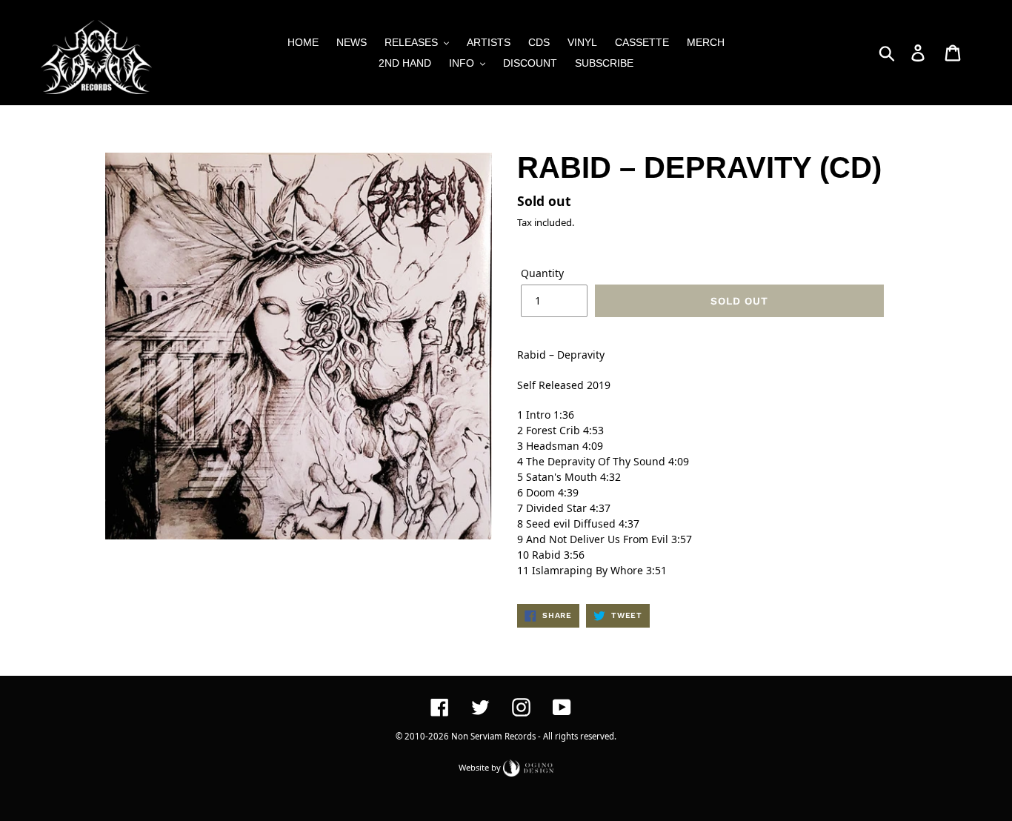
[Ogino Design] (528, 766)
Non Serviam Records (493, 736)
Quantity (542, 273)
